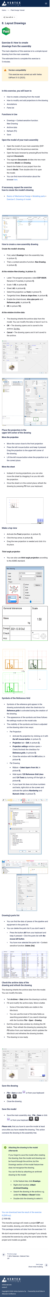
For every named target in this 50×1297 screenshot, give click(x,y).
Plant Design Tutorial (17, 10)
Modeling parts (39, 196)
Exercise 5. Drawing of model (19, 199)
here (15, 180)
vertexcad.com (7, 1285)
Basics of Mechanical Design (19, 196)
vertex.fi (4, 1287)
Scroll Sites (39, 1291)
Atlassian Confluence (9, 1294)
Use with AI (9, 17)
